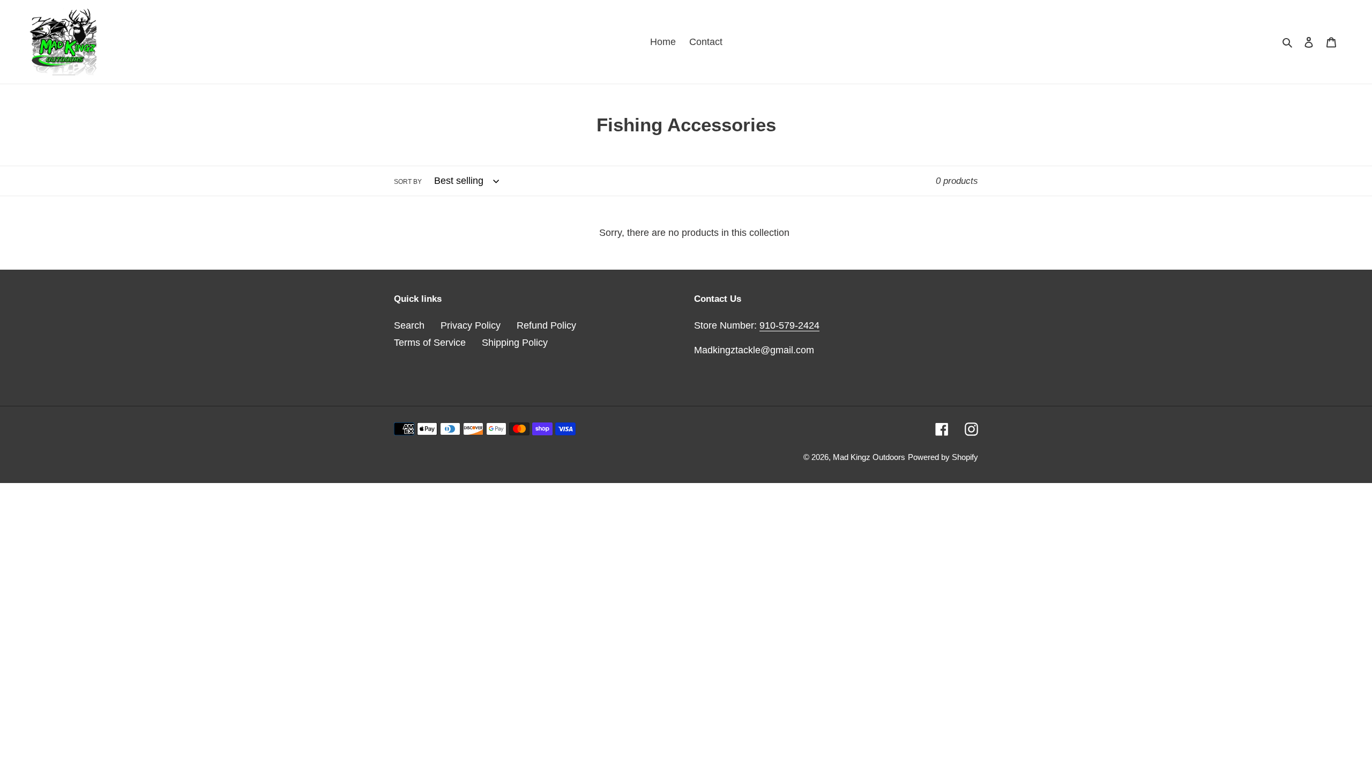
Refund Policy (546, 325)
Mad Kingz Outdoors (869, 457)
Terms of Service (430, 342)
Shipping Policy (515, 342)
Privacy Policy (471, 325)
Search (409, 325)
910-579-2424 (789, 325)
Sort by (408, 181)
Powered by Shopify (943, 457)
